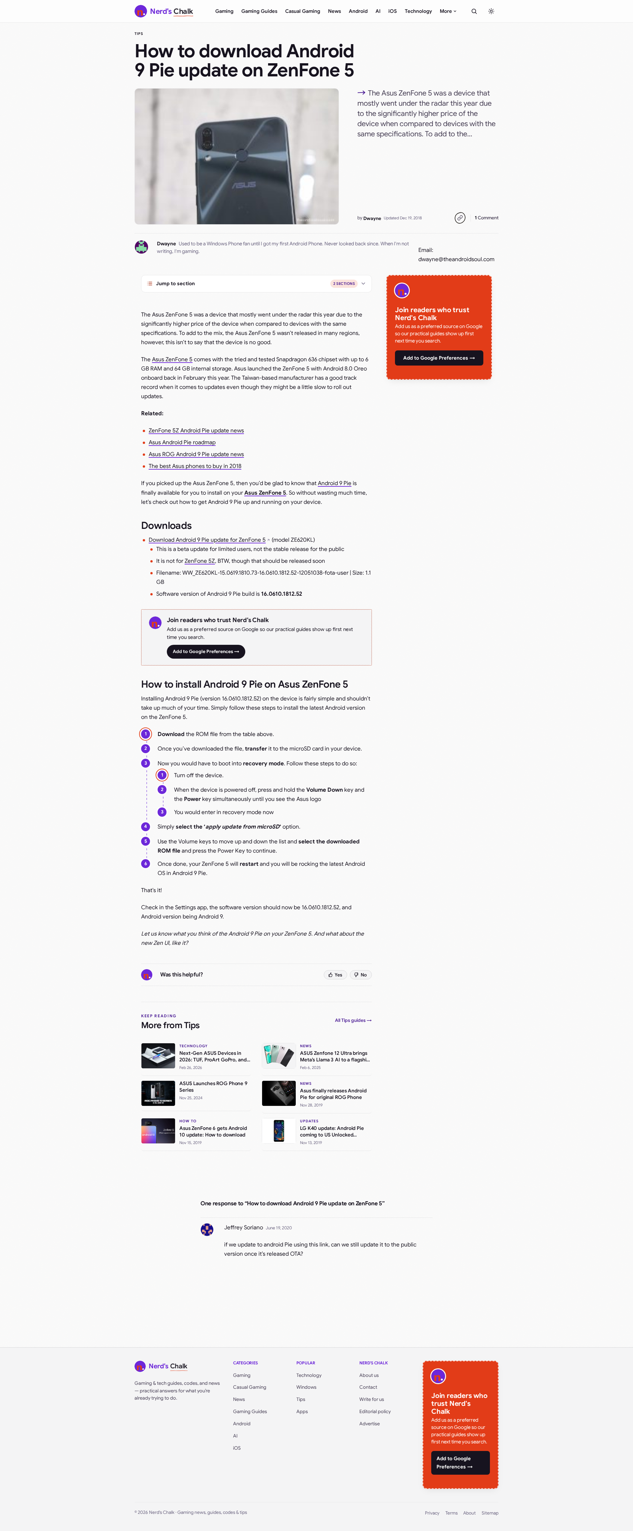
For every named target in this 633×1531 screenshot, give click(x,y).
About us (369, 1375)
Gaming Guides (259, 11)
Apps (302, 1411)
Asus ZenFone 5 (172, 359)
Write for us (371, 1399)
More (446, 11)
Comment (486, 218)
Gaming (224, 11)
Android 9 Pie (334, 483)
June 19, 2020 (279, 1228)
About (469, 1513)
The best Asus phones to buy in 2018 (195, 466)
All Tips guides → (353, 1020)
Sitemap (490, 1513)
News (334, 11)
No (364, 975)
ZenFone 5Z (200, 561)
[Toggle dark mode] (491, 11)
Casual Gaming (302, 11)
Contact (368, 1387)
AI (378, 11)
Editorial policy (375, 1411)
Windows (306, 1387)
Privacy (432, 1513)
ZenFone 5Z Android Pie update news (196, 430)
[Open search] (474, 11)
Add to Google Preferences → (206, 651)
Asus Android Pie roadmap (182, 442)
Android (358, 11)
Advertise (369, 1424)
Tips (139, 33)
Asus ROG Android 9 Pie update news (196, 454)
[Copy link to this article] (460, 218)
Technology (418, 11)
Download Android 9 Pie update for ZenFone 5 (207, 539)
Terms (451, 1513)
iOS (392, 11)
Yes (338, 975)
